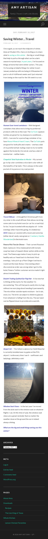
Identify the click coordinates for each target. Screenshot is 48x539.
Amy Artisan (24, 7)
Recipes (8, 508)
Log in (5, 465)
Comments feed (9, 474)
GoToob (34, 132)
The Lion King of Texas (14, 513)
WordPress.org (9, 479)
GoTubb (37, 141)
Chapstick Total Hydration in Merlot (17, 159)
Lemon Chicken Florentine (15, 523)
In (22, 61)
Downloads (7, 503)
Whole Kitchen (9, 518)
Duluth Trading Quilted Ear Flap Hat (17, 278)
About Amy (8, 498)
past (25, 61)
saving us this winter (17, 55)
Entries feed (8, 469)
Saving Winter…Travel (18, 39)
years (29, 61)
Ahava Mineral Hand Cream (18, 141)
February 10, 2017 (10, 43)
